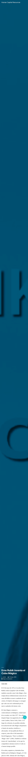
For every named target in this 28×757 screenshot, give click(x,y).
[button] (25, 717)
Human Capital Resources (10, 2)
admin (4, 677)
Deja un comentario (7, 679)
